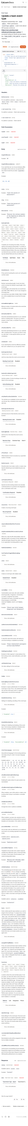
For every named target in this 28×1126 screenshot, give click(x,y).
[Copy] (18, 47)
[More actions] (26, 2)
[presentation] (13, 47)
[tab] (3, 70)
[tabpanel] (14, 79)
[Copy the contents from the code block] (25, 51)
